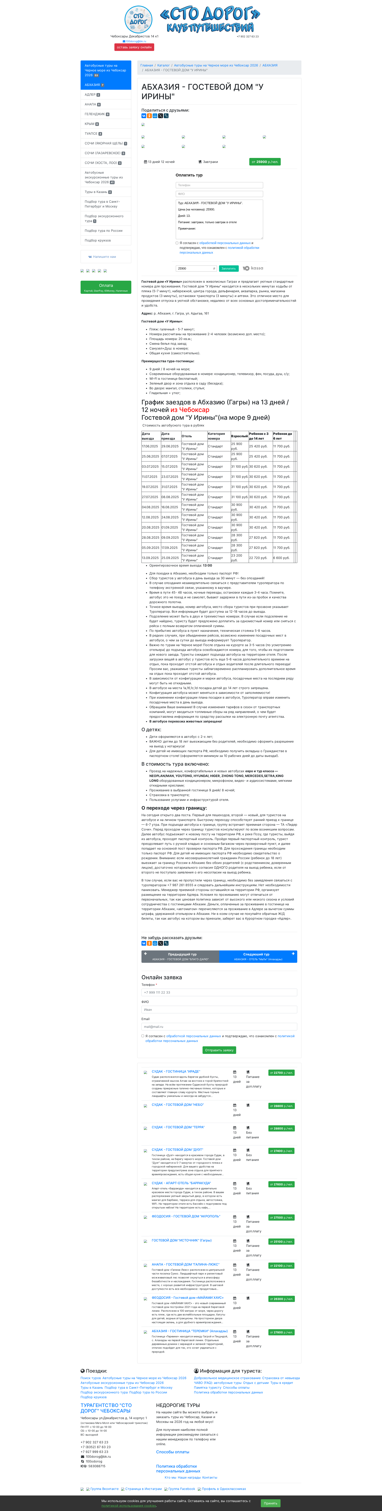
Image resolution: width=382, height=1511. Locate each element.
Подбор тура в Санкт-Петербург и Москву (102, 204)
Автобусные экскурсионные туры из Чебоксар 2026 (104, 177)
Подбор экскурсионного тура (104, 218)
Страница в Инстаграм (143, 1489)
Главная (146, 65)
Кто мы (170, 1477)
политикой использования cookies (128, 1506)
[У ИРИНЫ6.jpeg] (183, 146)
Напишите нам (104, 257)
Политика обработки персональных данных (228, 1392)
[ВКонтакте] (143, 115)
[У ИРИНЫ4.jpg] (224, 136)
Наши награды (189, 1477)
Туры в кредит (281, 1383)
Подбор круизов (98, 240)
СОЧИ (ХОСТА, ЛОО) (103, 163)
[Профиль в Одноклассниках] (99, 270)
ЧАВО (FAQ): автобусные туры (218, 1383)
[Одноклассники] (149, 115)
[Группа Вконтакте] (82, 270)
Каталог (163, 65)
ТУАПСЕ (93, 133)
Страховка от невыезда (281, 1378)
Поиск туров (91, 1378)
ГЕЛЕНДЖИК (96, 114)
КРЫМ (91, 124)
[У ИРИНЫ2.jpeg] (183, 136)
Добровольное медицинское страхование (227, 1378)
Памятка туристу (207, 1387)
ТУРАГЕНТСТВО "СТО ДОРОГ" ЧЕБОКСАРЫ (106, 1408)
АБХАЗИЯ (94, 85)
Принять (270, 1503)
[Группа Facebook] (93, 270)
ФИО (145, 1002)
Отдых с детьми (256, 1383)
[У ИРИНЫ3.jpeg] (264, 136)
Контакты (209, 1477)
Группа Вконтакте (104, 1489)
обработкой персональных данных (225, 243)
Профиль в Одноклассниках (223, 1489)
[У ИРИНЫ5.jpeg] (143, 146)
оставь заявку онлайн (134, 47)
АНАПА (92, 104)
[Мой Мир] (155, 115)
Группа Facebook (181, 1489)
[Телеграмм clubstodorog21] (105, 270)
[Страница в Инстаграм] (88, 270)
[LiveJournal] (166, 115)
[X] (160, 115)
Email (145, 1019)
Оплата (106, 287)
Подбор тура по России (104, 231)
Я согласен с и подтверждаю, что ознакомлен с (219, 247)
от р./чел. (265, 162)
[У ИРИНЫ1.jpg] (143, 136)
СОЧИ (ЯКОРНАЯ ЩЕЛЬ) (105, 143)
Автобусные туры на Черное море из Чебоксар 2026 (105, 70)
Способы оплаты (236, 1387)
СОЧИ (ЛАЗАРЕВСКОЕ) (104, 153)
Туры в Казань (98, 192)
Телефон (149, 985)
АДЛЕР (92, 94)
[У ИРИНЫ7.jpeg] (224, 146)
